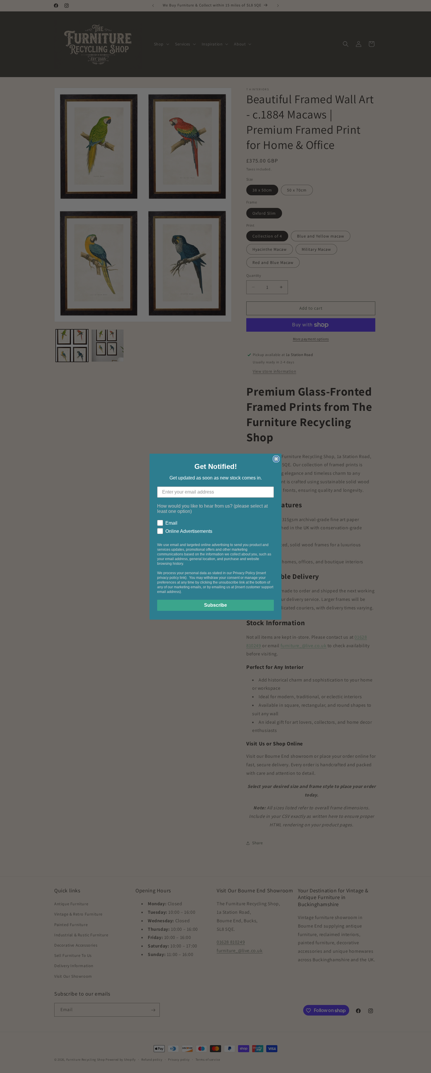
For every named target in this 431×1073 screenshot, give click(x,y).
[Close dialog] (276, 459)
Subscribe (215, 605)
